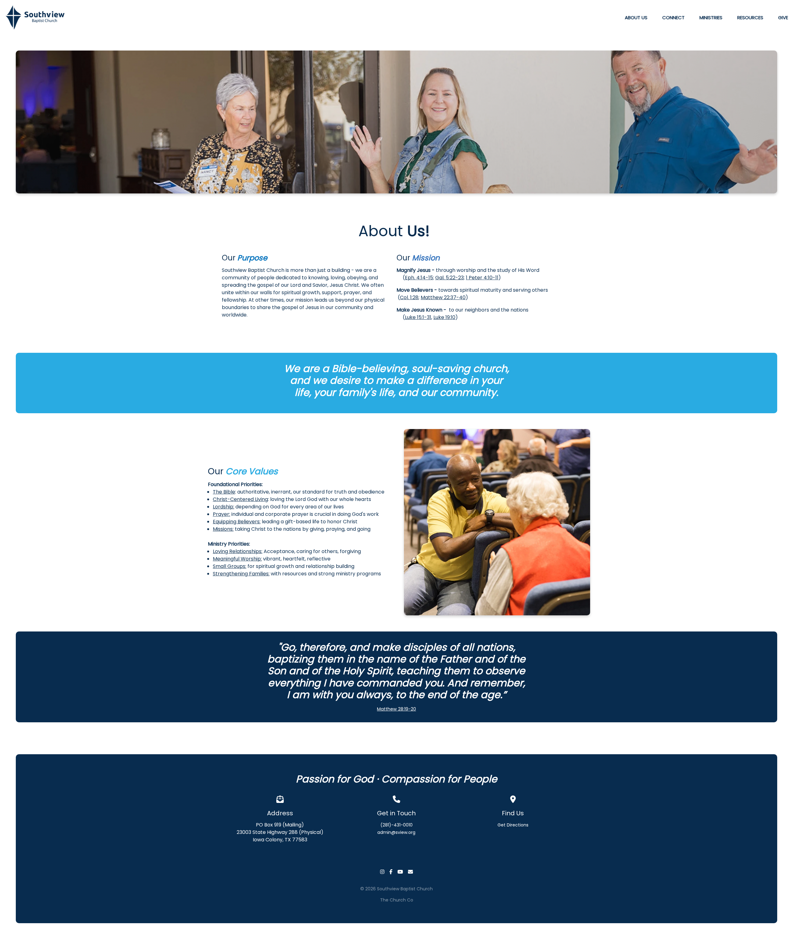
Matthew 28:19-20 (396, 709)
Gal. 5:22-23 (449, 277)
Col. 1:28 (409, 297)
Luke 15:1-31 (418, 317)
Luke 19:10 (444, 317)
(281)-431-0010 (396, 825)
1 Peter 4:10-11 (482, 277)
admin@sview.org (396, 832)
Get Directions (512, 825)
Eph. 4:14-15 (419, 277)
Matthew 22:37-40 (443, 297)
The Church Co (396, 900)
